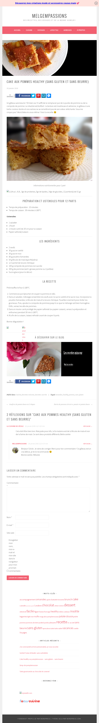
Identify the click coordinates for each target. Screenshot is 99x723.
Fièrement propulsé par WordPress (34, 719)
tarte (52, 628)
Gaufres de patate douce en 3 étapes (22, 404)
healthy (65, 395)
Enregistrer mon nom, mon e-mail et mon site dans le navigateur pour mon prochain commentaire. (13, 555)
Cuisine (29, 30)
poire (75, 616)
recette (61, 622)
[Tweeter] (33, 96)
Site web (10, 533)
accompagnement (28, 599)
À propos (81, 30)
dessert (69, 605)
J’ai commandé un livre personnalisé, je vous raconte (39, 647)
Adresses (68, 30)
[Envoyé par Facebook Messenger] (49, 96)
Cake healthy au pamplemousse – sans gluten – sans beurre (41, 659)
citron (56, 606)
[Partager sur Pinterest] (38, 96)
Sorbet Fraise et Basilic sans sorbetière (34, 653)
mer (32, 616)
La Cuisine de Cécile (15, 426)
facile (30, 611)
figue (36, 611)
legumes (23, 616)
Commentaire (11, 484)
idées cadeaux (64, 612)
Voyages (41, 30)
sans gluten (79, 395)
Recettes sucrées (41, 395)
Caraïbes (38, 605)
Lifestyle (54, 30)
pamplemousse (52, 616)
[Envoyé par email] (43, 96)
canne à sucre (30, 606)
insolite (74, 611)
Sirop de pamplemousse (29, 665)
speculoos (46, 628)
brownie (61, 599)
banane (54, 599)
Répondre (86, 426)
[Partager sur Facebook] (24, 96)
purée (46, 622)
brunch (68, 599)
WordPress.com (74, 719)
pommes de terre (32, 622)
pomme (71, 395)
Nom (9, 517)
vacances (68, 628)
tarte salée (58, 628)
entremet (23, 612)
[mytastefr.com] (26, 693)
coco (61, 605)
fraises (41, 612)
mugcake (43, 616)
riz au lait (71, 622)
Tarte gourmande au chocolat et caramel (34, 671)
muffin (36, 616)
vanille (76, 628)
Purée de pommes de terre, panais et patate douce (72, 404)
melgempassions (49, 15)
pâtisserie (52, 622)
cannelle (23, 606)
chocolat (48, 605)
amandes (59, 395)
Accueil (17, 30)
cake (75, 599)
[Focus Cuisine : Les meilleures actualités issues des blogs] (30, 702)
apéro (48, 599)
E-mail (10, 525)
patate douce (66, 616)
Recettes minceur (28, 395)
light (28, 616)
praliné (41, 622)
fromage (47, 612)
